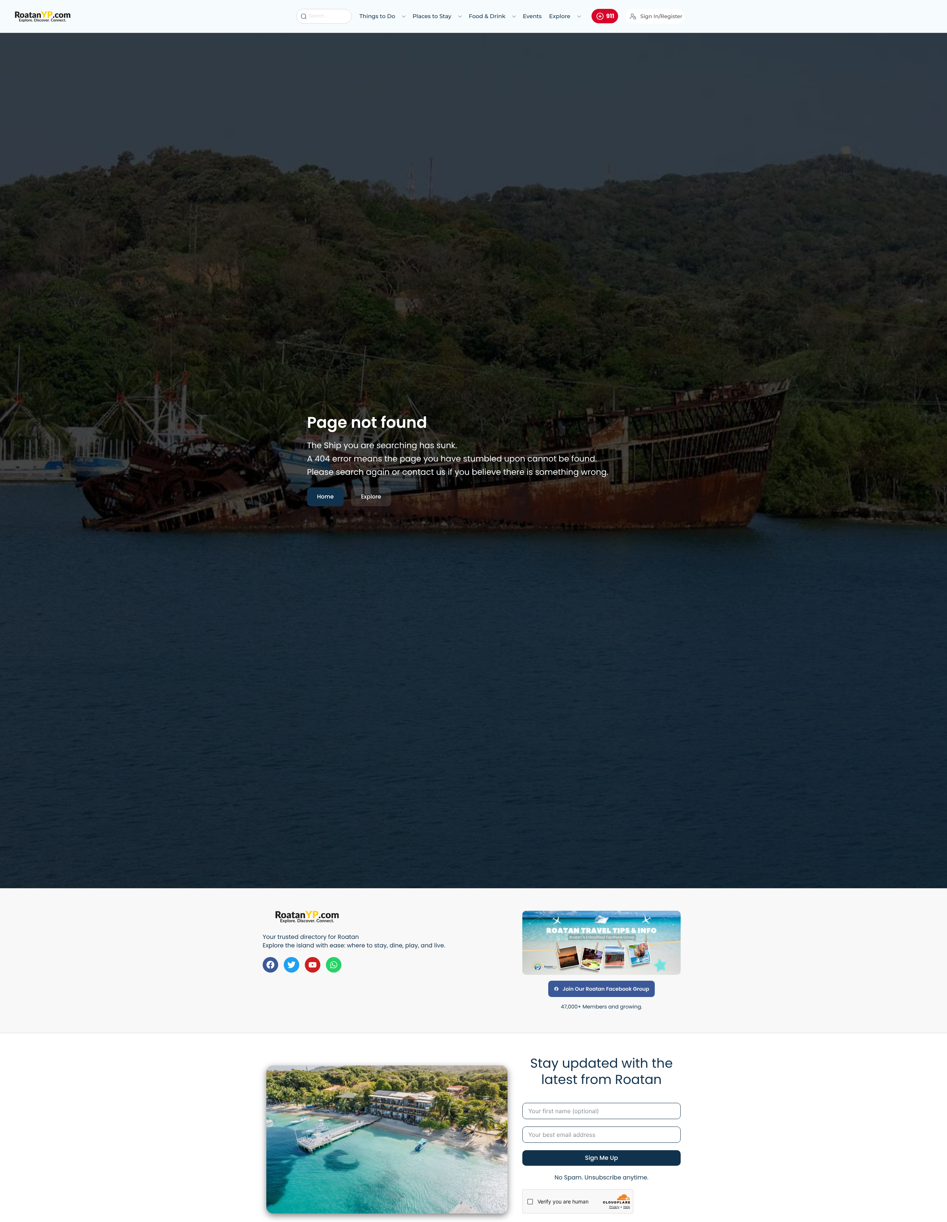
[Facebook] (270, 965)
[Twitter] (291, 965)
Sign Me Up (601, 1158)
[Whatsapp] (333, 965)
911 (610, 16)
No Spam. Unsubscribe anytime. (601, 1177)
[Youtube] (312, 965)
